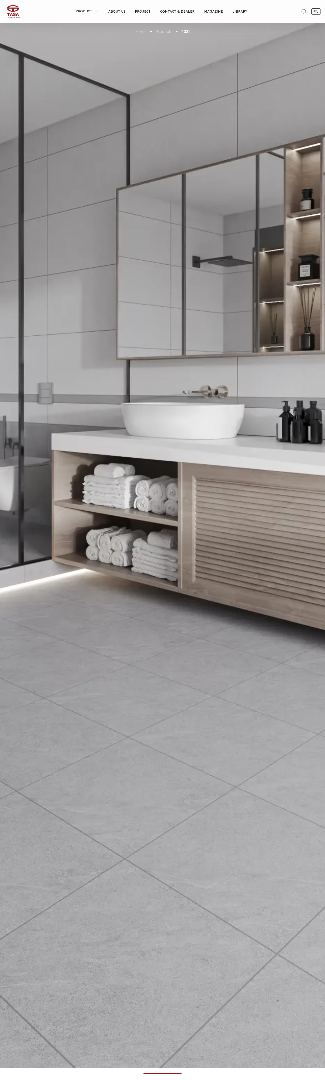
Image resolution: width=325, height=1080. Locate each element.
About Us (116, 11)
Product (84, 11)
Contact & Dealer (177, 11)
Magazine (213, 11)
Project (143, 11)
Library (239, 11)
